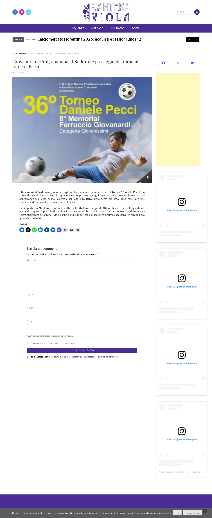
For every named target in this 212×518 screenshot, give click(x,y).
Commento (32, 260)
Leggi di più (193, 513)
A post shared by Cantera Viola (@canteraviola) (182, 472)
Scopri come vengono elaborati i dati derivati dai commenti (92, 357)
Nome (30, 295)
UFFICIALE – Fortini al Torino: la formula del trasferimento (89, 39)
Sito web (30, 321)
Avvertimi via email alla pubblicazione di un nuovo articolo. (51, 343)
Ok (177, 513)
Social (136, 28)
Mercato (97, 28)
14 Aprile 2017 (19, 73)
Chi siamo (117, 28)
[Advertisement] (178, 119)
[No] (208, 512)
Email (30, 308)
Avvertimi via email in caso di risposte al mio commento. (50, 336)
